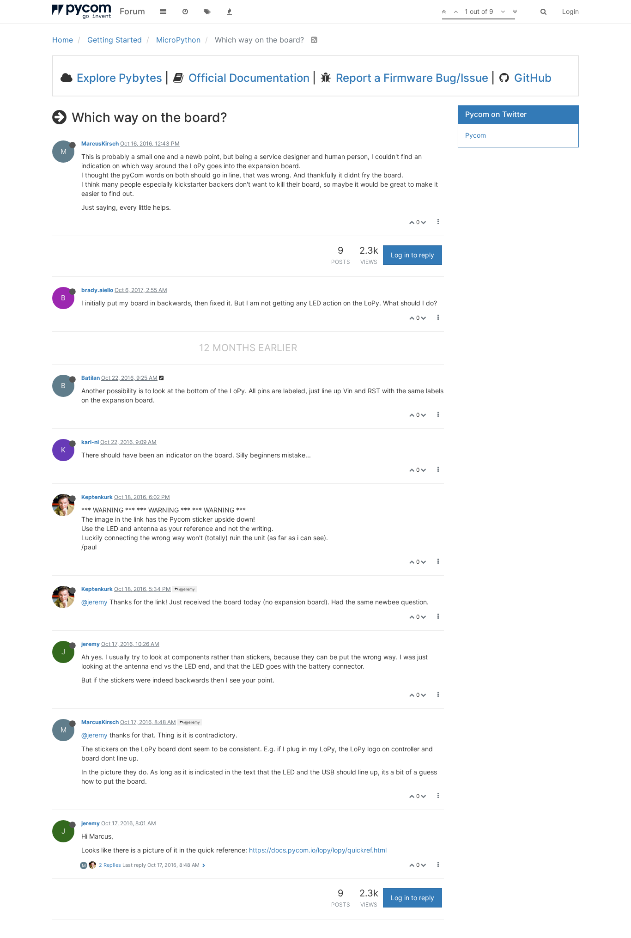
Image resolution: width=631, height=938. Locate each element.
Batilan (90, 377)
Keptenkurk (97, 496)
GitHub (531, 78)
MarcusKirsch (100, 143)
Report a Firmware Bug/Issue (410, 78)
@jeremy (186, 589)
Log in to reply (412, 255)
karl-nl (90, 442)
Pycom (475, 135)
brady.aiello (97, 289)
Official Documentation (247, 78)
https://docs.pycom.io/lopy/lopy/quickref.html (318, 850)
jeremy (90, 643)
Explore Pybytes (118, 78)
